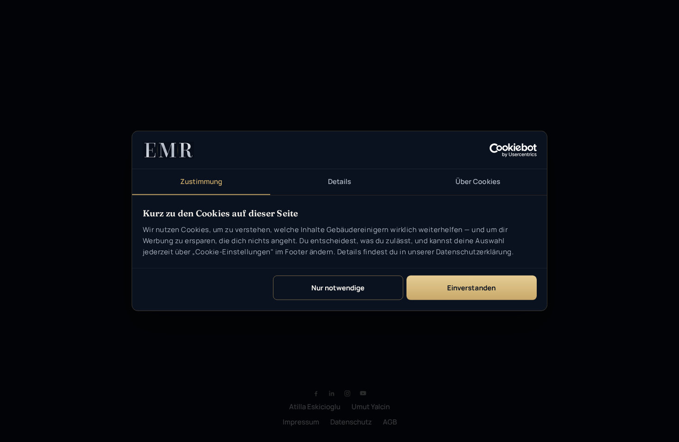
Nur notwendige (337, 288)
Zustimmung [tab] (201, 181)
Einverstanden (471, 288)
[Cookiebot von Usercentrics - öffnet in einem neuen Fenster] (496, 150)
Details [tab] (340, 181)
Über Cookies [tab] (477, 181)
